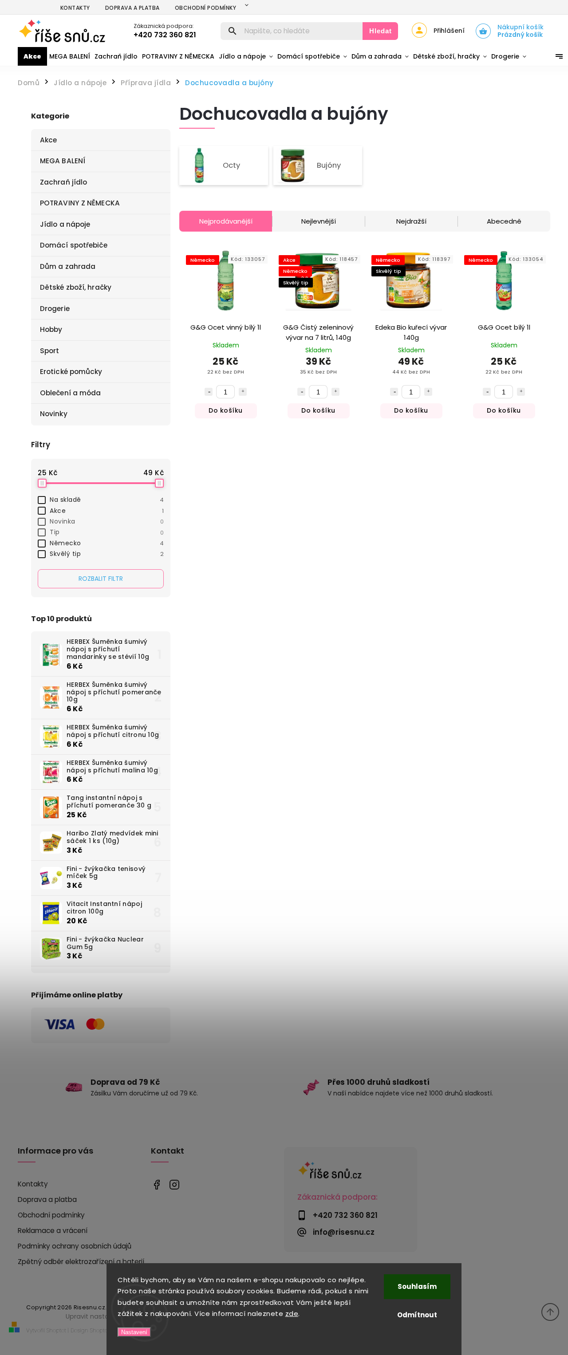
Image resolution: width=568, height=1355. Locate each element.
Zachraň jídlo (63, 182)
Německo (107, 543)
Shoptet (56, 1330)
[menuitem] (32, 56)
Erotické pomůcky (71, 371)
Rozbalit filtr (101, 578)
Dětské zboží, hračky (75, 287)
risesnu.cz (174, 1184)
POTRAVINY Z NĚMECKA (80, 203)
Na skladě (107, 499)
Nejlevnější (318, 221)
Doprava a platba (132, 8)
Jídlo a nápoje (65, 224)
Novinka (107, 521)
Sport (49, 350)
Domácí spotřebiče (73, 245)
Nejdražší (411, 221)
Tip (107, 532)
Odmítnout (417, 1315)
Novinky (53, 413)
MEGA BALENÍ (62, 160)
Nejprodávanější (225, 221)
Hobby (51, 329)
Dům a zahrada (67, 266)
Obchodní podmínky (206, 8)
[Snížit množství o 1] (209, 392)
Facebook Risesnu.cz (156, 1184)
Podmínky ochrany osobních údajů (74, 1246)
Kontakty (75, 8)
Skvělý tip (107, 553)
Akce (48, 140)
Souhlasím (417, 1286)
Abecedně (504, 221)
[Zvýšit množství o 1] (243, 392)
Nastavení (134, 1332)
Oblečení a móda (70, 393)
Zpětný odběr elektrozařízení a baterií (81, 1261)
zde (292, 1313)
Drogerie (55, 308)
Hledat (380, 31)
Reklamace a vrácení (52, 1230)
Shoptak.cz (103, 1330)
